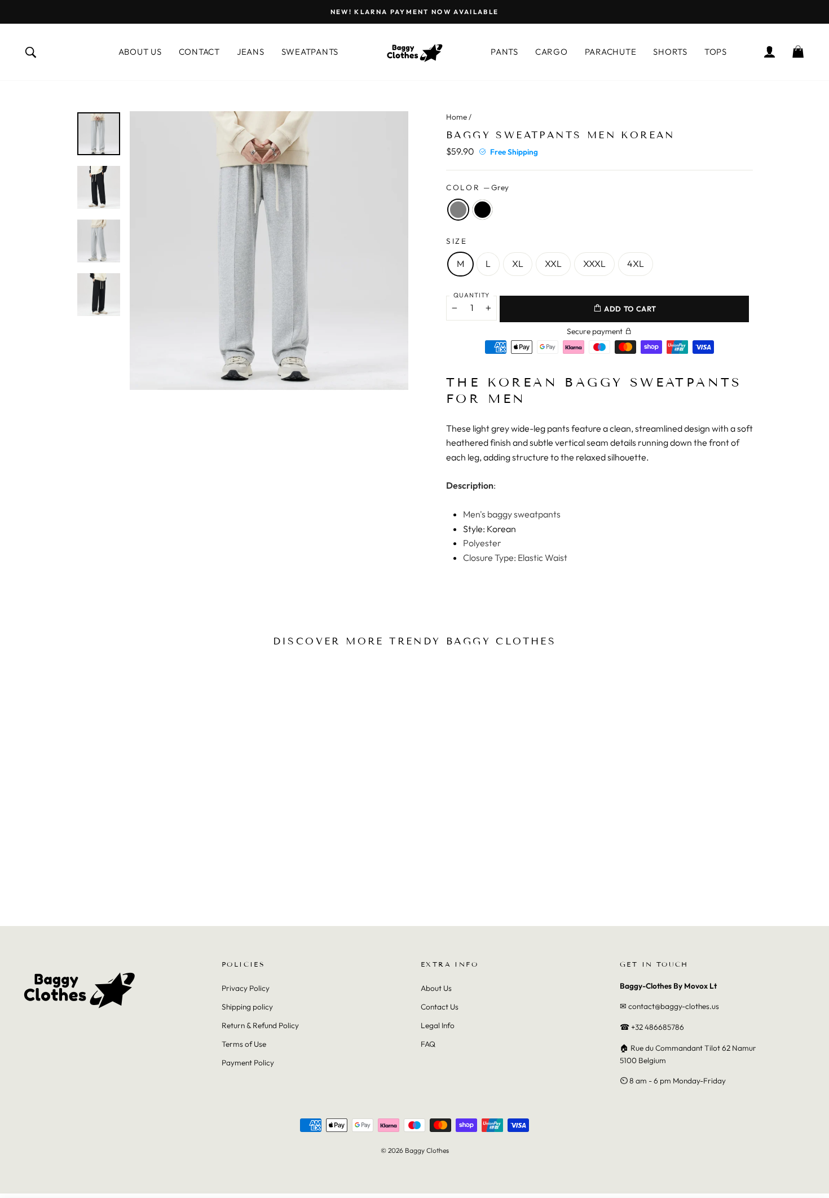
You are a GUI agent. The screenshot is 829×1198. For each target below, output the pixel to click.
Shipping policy (247, 1007)
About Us (140, 51)
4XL (635, 263)
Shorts (670, 51)
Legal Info (438, 1025)
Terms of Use (244, 1044)
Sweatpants (310, 51)
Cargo (551, 51)
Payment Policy (248, 1062)
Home (456, 117)
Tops (715, 51)
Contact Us (439, 1007)
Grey (458, 210)
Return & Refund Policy (260, 1025)
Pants (504, 51)
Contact (199, 51)
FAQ (428, 1044)
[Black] (103, 873)
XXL (553, 263)
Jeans (250, 51)
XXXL (594, 263)
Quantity (471, 295)
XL (517, 263)
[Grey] (88, 873)
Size (457, 241)
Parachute (611, 51)
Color (477, 187)
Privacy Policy (246, 988)
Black (482, 210)
